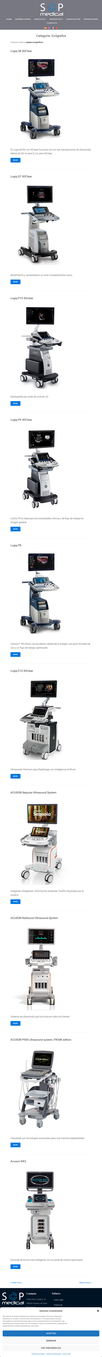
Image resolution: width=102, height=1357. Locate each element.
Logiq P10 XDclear (21, 298)
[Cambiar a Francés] (53, 28)
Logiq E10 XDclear (21, 670)
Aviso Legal (66, 1354)
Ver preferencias (51, 1348)
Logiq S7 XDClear (21, 176)
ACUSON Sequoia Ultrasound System (33, 792)
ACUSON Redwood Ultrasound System (34, 918)
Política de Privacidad (53, 1354)
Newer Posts (84, 1283)
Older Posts (16, 1283)
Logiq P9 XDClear (21, 419)
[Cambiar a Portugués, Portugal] (56, 28)
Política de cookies (38, 1354)
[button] (98, 1311)
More (15, 160)
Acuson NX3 (18, 1161)
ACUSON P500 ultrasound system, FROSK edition (40, 1039)
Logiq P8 (15, 545)
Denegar (51, 1341)
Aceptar (51, 1333)
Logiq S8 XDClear (21, 51)
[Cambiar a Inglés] (49, 28)
